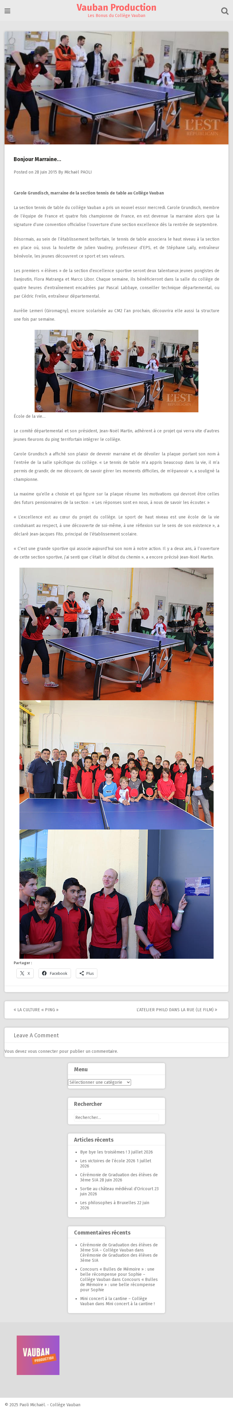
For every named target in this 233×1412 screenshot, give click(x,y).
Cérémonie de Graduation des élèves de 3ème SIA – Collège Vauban (119, 1247)
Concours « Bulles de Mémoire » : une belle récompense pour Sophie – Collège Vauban (117, 1274)
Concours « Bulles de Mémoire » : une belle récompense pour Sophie (119, 1284)
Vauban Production (117, 7)
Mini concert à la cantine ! (130, 1303)
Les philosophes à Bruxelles (108, 1202)
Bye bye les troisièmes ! (103, 1152)
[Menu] (7, 11)
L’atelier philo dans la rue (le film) (176, 1009)
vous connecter (43, 1051)
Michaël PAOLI (78, 172)
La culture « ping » (37, 1009)
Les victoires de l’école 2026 (107, 1161)
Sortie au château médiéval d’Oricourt (116, 1188)
